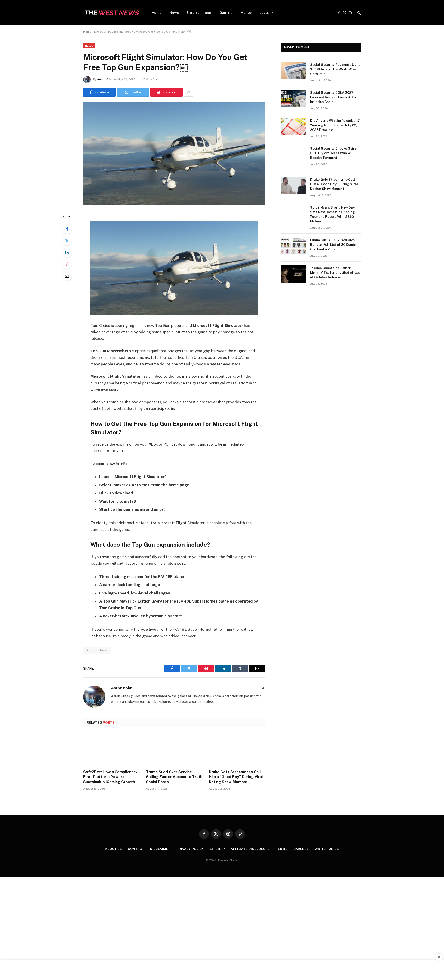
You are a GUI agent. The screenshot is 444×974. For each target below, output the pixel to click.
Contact (136, 849)
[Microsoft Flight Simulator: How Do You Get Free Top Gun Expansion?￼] (174, 203)
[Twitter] (67, 240)
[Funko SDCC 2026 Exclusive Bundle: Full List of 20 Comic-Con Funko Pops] (293, 246)
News (174, 13)
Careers (301, 849)
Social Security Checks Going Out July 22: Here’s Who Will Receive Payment (334, 153)
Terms (282, 849)
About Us (113, 849)
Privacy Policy (190, 849)
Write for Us (327, 849)
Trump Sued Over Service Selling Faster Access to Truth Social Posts (174, 777)
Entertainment (199, 13)
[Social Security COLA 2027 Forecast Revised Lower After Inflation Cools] (293, 98)
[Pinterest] (67, 264)
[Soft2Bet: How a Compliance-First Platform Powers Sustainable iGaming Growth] (111, 750)
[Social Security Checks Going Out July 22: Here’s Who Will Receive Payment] (293, 154)
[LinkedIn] (67, 252)
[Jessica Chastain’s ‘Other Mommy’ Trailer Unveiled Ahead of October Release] (293, 274)
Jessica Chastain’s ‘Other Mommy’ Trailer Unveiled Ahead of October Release (335, 272)
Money (246, 13)
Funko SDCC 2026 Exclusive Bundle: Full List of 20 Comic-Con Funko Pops (333, 244)
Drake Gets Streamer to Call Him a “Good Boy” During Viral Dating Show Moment (236, 777)
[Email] (67, 276)
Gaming (226, 13)
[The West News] (111, 13)
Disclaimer (160, 849)
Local (264, 13)
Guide (90, 650)
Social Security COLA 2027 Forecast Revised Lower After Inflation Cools (333, 97)
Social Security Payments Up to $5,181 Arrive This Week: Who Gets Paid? (335, 69)
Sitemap (217, 849)
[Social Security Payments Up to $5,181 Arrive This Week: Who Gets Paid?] (293, 70)
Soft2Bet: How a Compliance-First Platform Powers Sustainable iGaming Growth (110, 777)
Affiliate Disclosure (250, 849)
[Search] (358, 13)
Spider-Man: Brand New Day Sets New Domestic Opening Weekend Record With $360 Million (332, 214)
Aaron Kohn (105, 79)
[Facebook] (67, 229)
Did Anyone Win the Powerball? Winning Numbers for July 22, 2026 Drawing (335, 125)
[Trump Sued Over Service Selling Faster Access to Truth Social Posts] (174, 750)
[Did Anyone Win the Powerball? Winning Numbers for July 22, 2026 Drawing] (293, 126)
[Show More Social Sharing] (188, 92)
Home (157, 13)
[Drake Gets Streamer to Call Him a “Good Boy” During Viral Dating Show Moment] (237, 750)
